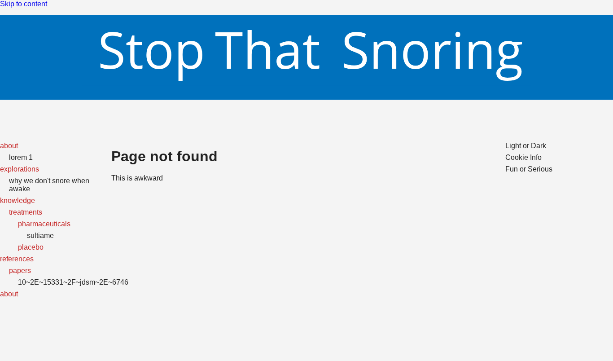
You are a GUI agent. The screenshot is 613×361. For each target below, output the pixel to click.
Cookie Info (523, 157)
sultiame (40, 235)
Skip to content (23, 4)
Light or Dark (525, 146)
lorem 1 (21, 157)
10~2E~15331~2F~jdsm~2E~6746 (73, 282)
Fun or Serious (528, 169)
